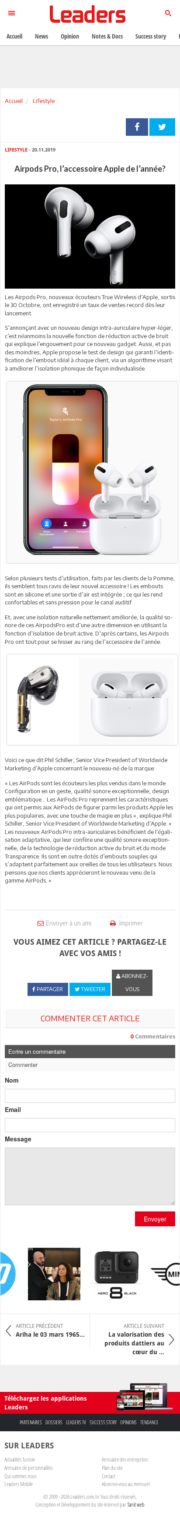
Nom (11, 1080)
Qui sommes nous (20, 1476)
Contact (108, 1476)
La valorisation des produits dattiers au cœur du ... (134, 1339)
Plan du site (112, 1468)
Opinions (128, 1422)
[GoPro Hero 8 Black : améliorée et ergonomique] (110, 1274)
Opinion (70, 36)
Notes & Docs (107, 36)
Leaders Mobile (18, 1484)
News (41, 36)
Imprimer (130, 923)
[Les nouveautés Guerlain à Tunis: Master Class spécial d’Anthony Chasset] (49, 1274)
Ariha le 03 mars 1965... (50, 1330)
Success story (103, 1422)
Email (13, 1109)
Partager (137, 127)
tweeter (162, 127)
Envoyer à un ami (68, 923)
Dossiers (53, 1422)
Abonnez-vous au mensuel (125, 1484)
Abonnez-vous (134, 982)
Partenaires (31, 1422)
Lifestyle (43, 100)
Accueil (14, 100)
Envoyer (155, 1218)
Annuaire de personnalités (28, 1468)
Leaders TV (76, 1422)
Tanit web (136, 1504)
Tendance (149, 1422)
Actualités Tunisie (19, 1459)
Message (18, 1138)
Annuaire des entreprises (125, 1459)
